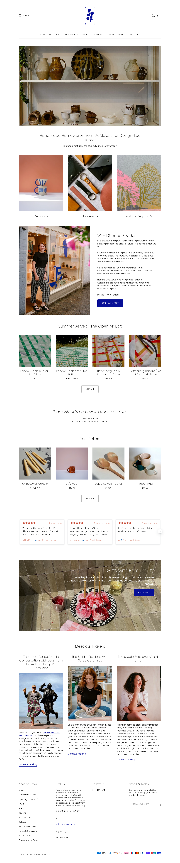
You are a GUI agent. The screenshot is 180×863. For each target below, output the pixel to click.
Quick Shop (34, 363)
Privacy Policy (25, 835)
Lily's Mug (71, 484)
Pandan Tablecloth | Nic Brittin (71, 372)
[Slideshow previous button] (20, 531)
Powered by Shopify (41, 854)
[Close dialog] (176, 405)
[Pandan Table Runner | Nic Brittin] (35, 351)
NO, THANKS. (150, 445)
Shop (84, 34)
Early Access (71, 34)
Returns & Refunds (27, 826)
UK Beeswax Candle (35, 484)
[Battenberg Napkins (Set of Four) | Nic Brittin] (145, 351)
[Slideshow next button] (160, 531)
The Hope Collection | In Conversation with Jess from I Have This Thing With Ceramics (41, 662)
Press (21, 808)
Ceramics (41, 216)
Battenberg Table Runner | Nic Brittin (108, 372)
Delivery (22, 822)
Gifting (98, 34)
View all (90, 389)
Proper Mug (145, 484)
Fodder (29, 854)
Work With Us (25, 817)
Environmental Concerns (30, 840)
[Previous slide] (22, 596)
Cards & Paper (116, 34)
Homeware (90, 216)
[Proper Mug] (145, 464)
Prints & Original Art (139, 216)
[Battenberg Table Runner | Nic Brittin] (108, 351)
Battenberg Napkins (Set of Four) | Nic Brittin (145, 372)
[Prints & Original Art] (139, 183)
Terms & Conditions (28, 831)
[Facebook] (93, 790)
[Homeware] (90, 183)
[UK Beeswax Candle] (35, 464)
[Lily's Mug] (72, 464)
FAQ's (21, 804)
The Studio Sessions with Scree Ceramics (90, 658)
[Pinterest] (103, 790)
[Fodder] (90, 15)
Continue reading (28, 764)
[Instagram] (98, 790)
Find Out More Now (41, 620)
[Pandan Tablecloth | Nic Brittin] (72, 351)
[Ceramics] (41, 183)
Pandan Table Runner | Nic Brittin (35, 372)
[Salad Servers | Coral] (108, 464)
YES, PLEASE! (150, 437)
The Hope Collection (49, 34)
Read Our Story (110, 303)
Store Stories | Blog (27, 794)
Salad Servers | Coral (108, 484)
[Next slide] (158, 596)
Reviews (22, 813)
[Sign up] (159, 805)
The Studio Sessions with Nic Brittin (139, 658)
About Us (135, 34)
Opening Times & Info (29, 799)
